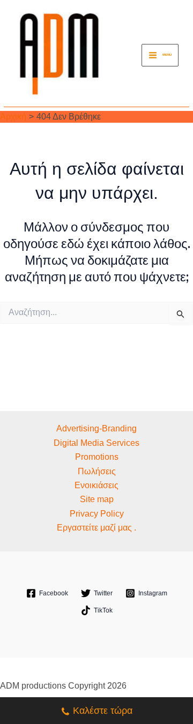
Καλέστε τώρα (102, 710)
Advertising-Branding (96, 428)
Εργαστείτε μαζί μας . (96, 527)
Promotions (96, 456)
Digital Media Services (96, 442)
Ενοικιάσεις (96, 485)
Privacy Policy (97, 513)
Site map (97, 499)
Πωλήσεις (97, 471)
